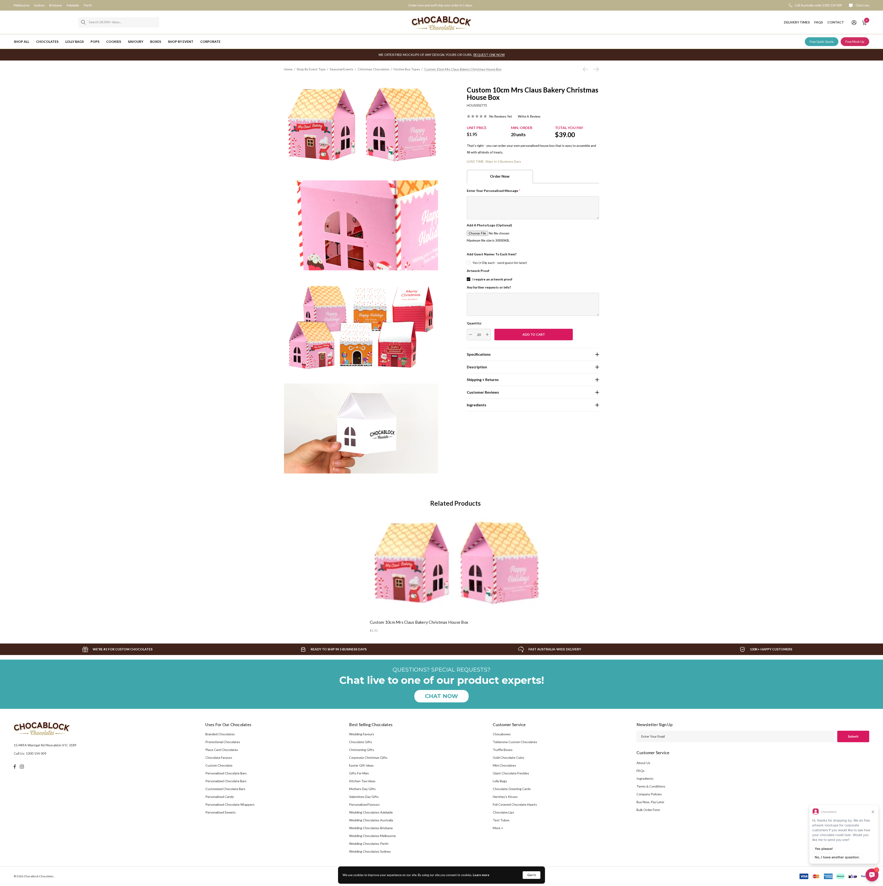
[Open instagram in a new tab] (22, 766)
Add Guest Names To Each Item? (491, 254)
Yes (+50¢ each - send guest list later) (500, 263)
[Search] (83, 22)
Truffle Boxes (503, 750)
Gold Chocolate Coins (508, 757)
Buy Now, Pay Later (650, 802)
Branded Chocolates (220, 734)
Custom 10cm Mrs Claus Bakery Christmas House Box (419, 622)
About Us (643, 763)
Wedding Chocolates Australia (371, 820)
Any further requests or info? (489, 287)
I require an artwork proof (492, 279)
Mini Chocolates (504, 765)
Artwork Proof (478, 271)
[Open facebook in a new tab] (15, 766)
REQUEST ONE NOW (489, 55)
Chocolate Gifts (360, 742)
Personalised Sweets (220, 812)
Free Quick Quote (822, 41)
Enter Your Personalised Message (493, 191)
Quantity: (474, 323)
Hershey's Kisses (505, 797)
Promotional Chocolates (222, 742)
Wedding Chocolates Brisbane (371, 828)
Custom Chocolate (218, 765)
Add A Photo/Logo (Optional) (489, 225)
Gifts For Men (359, 773)
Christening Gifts (361, 750)
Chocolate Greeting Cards (512, 789)
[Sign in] (854, 22)
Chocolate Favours (218, 757)
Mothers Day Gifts (362, 789)
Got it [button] (531, 875)
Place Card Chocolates (221, 750)
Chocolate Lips (503, 812)
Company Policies (649, 794)
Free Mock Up (855, 41)
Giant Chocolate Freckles (511, 773)
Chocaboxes (502, 734)
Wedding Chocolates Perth (368, 844)
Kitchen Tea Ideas (362, 781)
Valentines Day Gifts (364, 797)
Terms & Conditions (650, 786)
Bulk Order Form (648, 810)
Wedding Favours (361, 734)
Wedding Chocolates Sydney (370, 851)
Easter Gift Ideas (361, 765)
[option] (455, 572)
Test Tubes (501, 820)
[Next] (595, 69)
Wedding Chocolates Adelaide (371, 812)
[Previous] (587, 69)
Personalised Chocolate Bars (226, 773)
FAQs (640, 771)
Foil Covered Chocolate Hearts (515, 804)
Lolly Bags (500, 781)
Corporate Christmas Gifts (368, 757)
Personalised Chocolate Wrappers (230, 804)
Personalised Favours (364, 804)
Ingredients (645, 778)
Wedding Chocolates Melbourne (372, 836)
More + (498, 828)
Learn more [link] (481, 875)
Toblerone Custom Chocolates (515, 742)
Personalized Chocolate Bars (226, 781)
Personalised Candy (219, 797)
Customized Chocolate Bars (225, 789)
